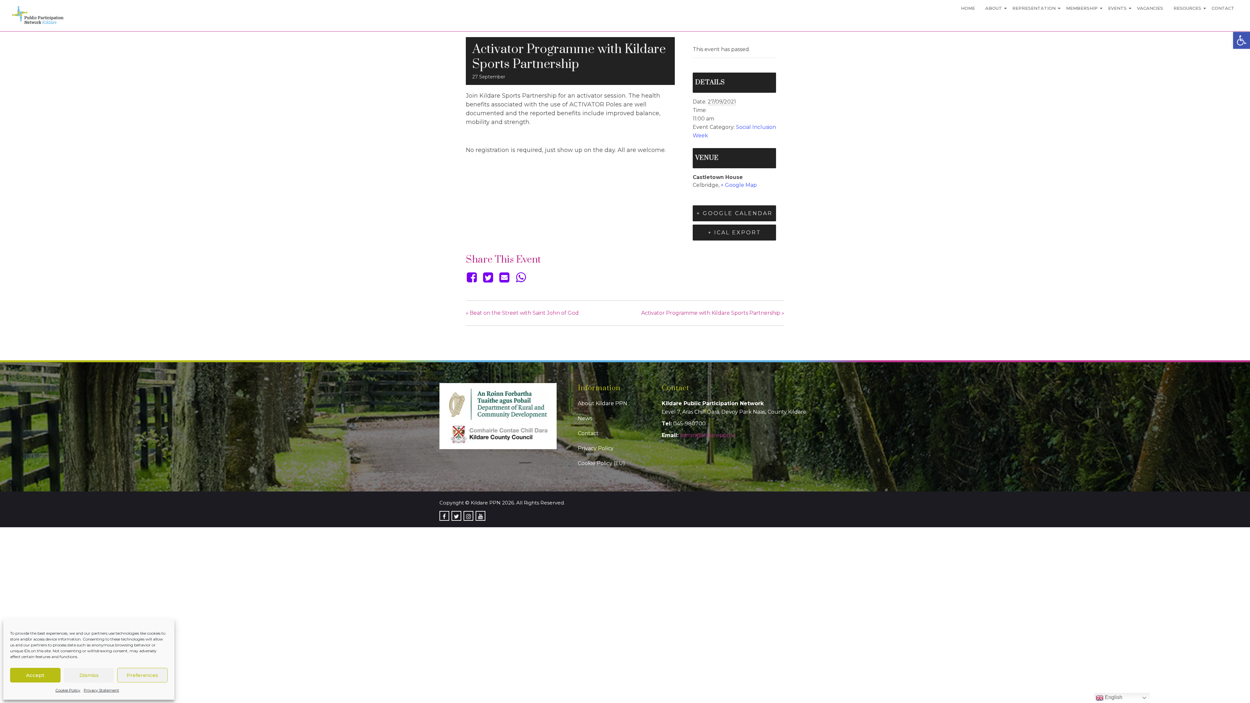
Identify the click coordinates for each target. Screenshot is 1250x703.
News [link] (585, 418)
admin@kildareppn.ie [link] (707, 435)
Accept (35, 675)
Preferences (142, 675)
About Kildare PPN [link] (602, 403)
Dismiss (89, 675)
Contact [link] (1223, 8)
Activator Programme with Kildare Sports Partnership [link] (712, 313)
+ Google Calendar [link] (734, 213)
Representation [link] (1034, 8)
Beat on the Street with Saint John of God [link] (522, 313)
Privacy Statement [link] (101, 690)
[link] (1241, 40)
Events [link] (1117, 8)
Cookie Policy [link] (67, 690)
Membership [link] (1082, 8)
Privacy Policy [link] (596, 448)
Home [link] (968, 8)
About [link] (993, 8)
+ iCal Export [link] (734, 232)
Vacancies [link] (1150, 8)
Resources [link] (1187, 8)
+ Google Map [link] (739, 185)
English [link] (1113, 697)
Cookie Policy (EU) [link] (601, 463)
